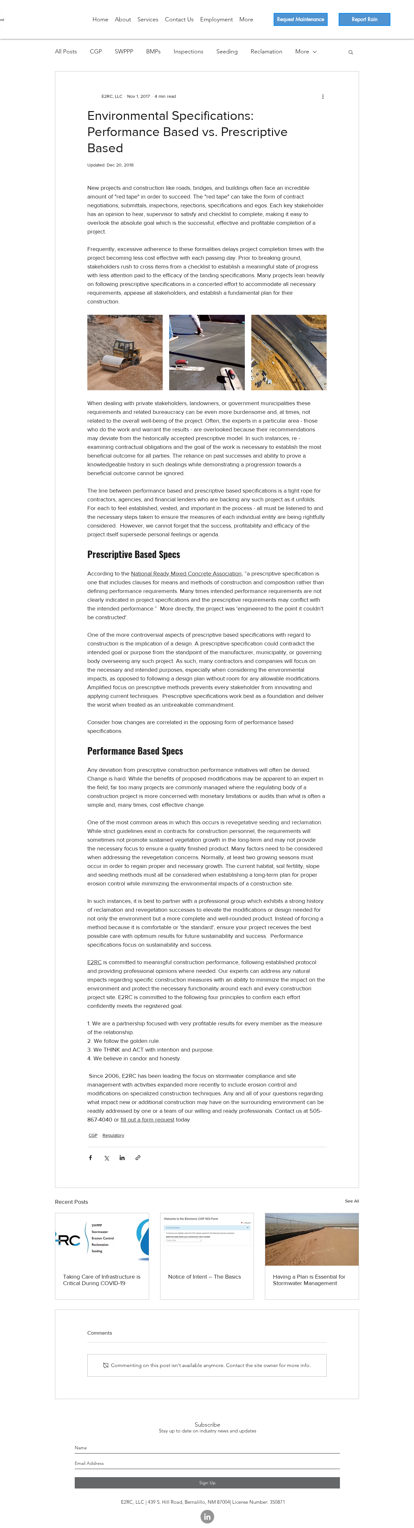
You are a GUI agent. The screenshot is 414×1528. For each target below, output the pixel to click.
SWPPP (124, 51)
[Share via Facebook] (90, 1158)
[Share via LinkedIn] (122, 1158)
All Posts (66, 51)
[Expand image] (125, 352)
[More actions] (323, 96)
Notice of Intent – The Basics (204, 1276)
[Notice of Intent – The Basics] (207, 1239)
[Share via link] (138, 1158)
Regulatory (113, 1135)
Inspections (188, 51)
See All (352, 1200)
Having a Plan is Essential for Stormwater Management (309, 1279)
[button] (351, 51)
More (302, 51)
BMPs (153, 51)
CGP (96, 51)
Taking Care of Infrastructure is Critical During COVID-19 (101, 1279)
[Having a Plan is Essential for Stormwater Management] (312, 1239)
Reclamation (266, 51)
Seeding (227, 51)
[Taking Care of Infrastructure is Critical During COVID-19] (102, 1239)
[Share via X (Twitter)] (106, 1158)
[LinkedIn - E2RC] (207, 1516)
